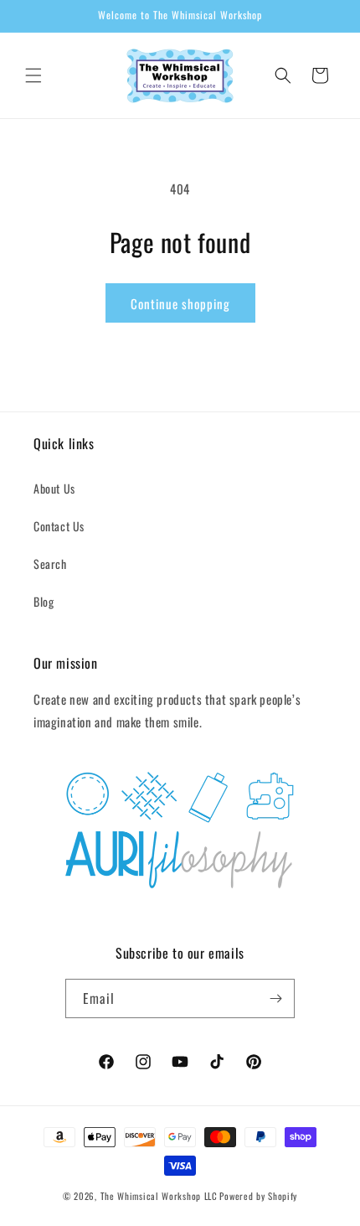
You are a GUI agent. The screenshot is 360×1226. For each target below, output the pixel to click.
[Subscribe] (275, 998)
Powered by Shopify (258, 1196)
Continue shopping (180, 303)
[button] (33, 75)
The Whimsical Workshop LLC (159, 1196)
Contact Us (59, 526)
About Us (54, 488)
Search (50, 563)
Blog (43, 601)
